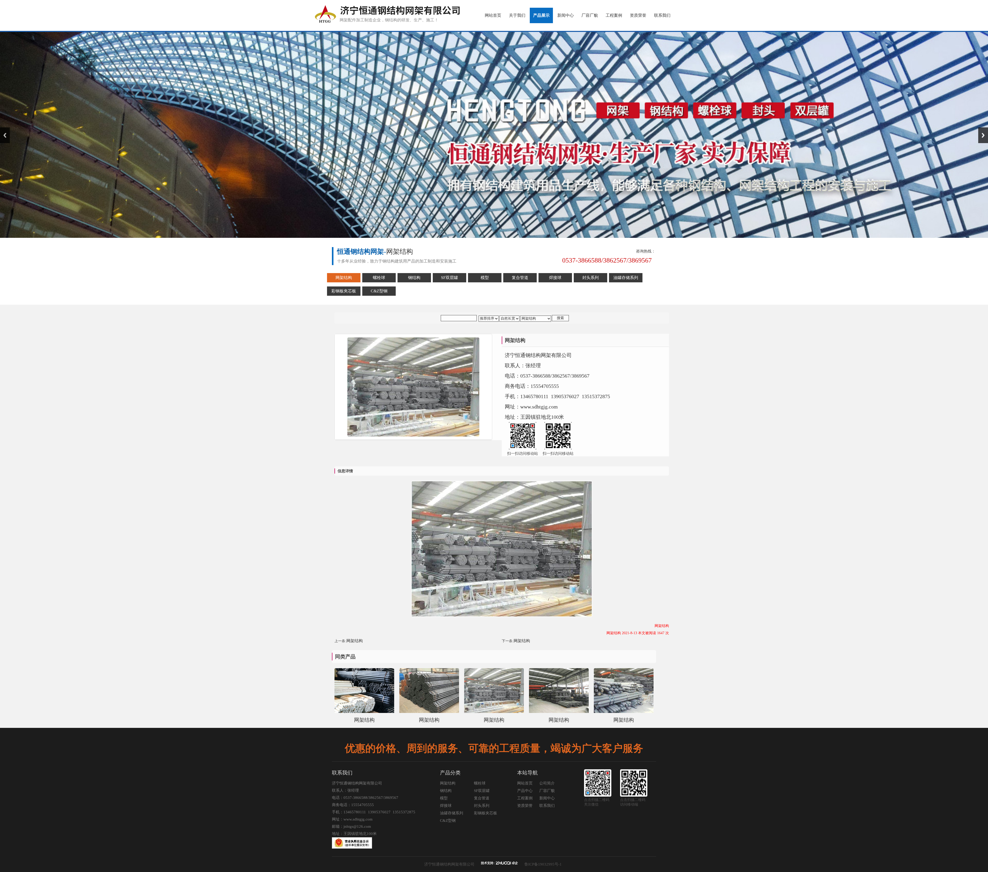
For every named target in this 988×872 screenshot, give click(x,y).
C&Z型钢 (448, 820)
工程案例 (614, 15)
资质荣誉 (638, 15)
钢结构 (446, 791)
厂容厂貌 (589, 15)
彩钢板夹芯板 (485, 813)
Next (983, 135)
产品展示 (541, 15)
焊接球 (446, 806)
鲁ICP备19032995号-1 (543, 864)
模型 (444, 798)
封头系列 (481, 806)
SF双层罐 (482, 791)
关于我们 (517, 15)
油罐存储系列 (451, 813)
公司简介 (547, 783)
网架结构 (354, 641)
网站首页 (493, 15)
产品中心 (525, 791)
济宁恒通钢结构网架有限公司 (449, 864)
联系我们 (662, 15)
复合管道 (481, 798)
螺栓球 (480, 783)
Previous (5, 135)
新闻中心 (565, 15)
